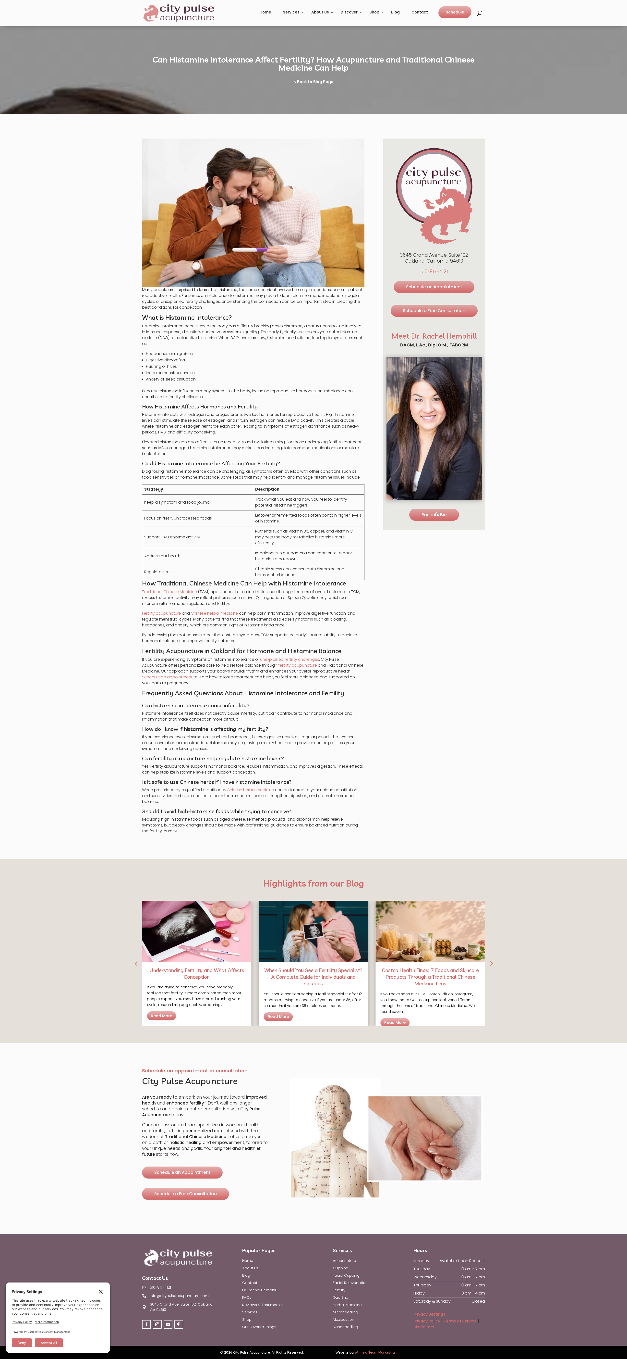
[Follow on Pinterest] (178, 1324)
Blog (395, 12)
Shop (374, 12)
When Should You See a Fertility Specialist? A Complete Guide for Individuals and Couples (313, 977)
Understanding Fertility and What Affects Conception (196, 973)
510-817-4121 (434, 271)
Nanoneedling (345, 1327)
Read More (161, 1016)
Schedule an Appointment (434, 287)
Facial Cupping (346, 1276)
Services (291, 12)
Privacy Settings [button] (429, 1314)
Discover (349, 12)
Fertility (339, 1290)
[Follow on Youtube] (168, 1324)
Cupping (340, 1268)
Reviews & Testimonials (263, 1305)
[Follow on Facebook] (146, 1324)
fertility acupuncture (297, 665)
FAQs (246, 1298)
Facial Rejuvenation (350, 1283)
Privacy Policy (426, 1321)
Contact (419, 12)
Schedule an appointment (167, 677)
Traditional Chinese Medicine (169, 592)
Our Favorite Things (259, 1327)
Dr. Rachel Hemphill (259, 1290)
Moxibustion (343, 1320)
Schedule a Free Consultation (434, 311)
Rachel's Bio (434, 515)
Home (265, 12)
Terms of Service (460, 1321)
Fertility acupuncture (161, 613)
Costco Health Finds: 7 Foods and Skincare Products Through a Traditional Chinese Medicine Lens (430, 977)
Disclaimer (423, 1327)
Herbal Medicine (347, 1305)
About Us (320, 12)
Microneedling (345, 1312)
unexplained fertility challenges (289, 659)
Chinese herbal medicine (214, 613)
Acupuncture (344, 1261)
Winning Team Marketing (375, 1352)
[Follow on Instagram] (157, 1324)
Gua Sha (340, 1298)
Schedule (455, 12)
